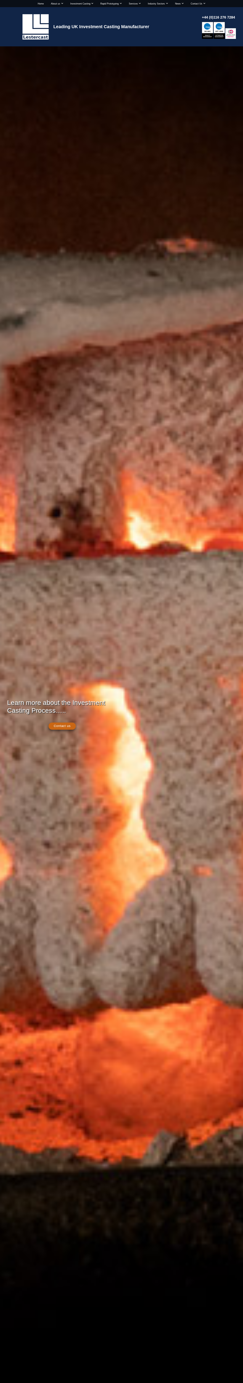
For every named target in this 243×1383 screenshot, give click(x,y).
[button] (62, 3)
